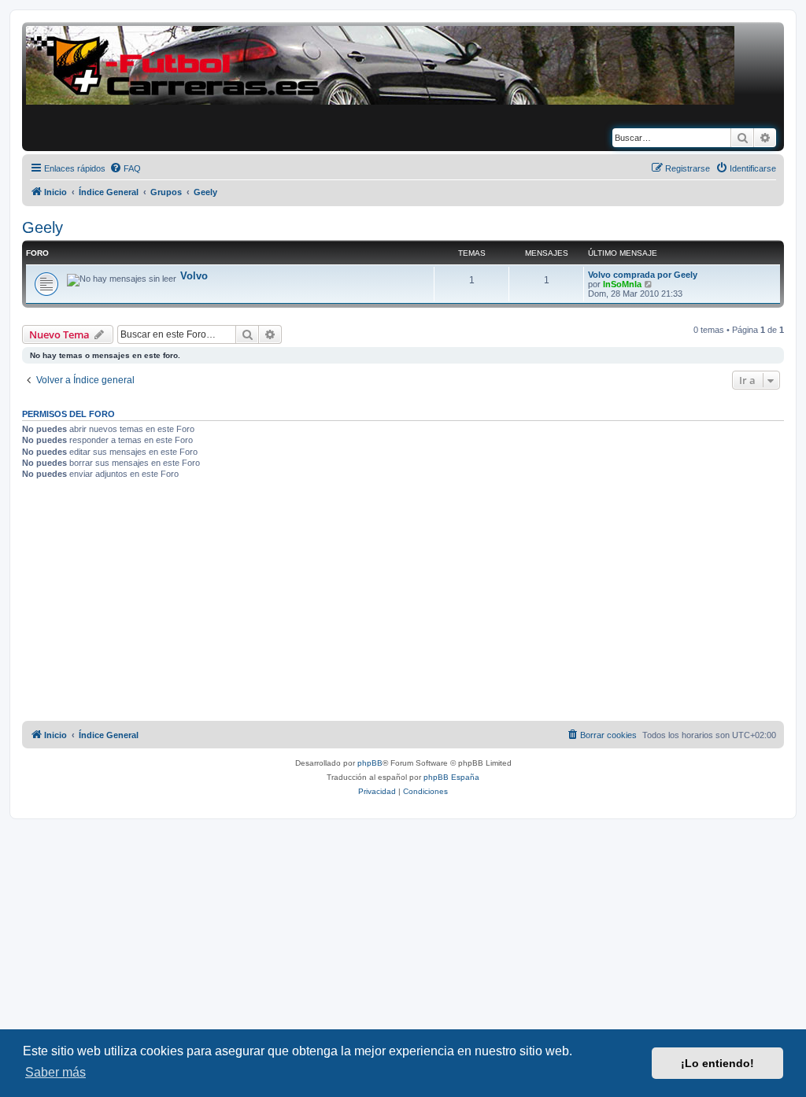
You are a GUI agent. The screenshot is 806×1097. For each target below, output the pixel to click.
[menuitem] (125, 168)
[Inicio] (380, 65)
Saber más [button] (55, 1072)
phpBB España (451, 777)
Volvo (194, 276)
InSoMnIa (622, 284)
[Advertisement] (403, 603)
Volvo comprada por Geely (642, 274)
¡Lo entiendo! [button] (717, 1063)
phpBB (370, 763)
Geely (42, 227)
